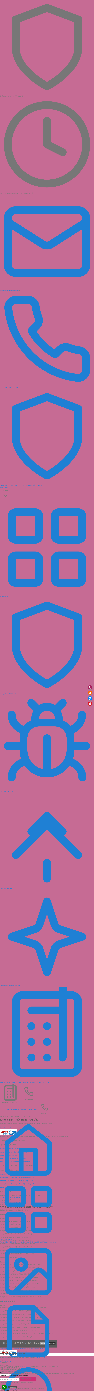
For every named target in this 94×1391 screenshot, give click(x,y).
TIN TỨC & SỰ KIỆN (29, 1083)
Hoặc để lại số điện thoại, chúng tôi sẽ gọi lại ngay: (14, 1375)
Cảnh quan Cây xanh (36, 1242)
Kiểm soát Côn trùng (22, 1242)
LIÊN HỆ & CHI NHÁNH (43, 1083)
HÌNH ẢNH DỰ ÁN (16, 1083)
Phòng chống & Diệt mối (8, 1242)
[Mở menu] (2, 1109)
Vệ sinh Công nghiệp (49, 1242)
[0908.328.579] (4, 1387)
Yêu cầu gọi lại (27, 1379)
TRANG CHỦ (4, 487)
